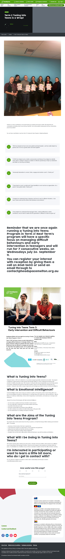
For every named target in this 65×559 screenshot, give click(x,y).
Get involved (43, 5)
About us (37, 5)
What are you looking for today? (56, 5)
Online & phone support (17, 5)
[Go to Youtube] (15, 535)
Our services (9, 5)
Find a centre (30, 1)
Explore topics (2, 5)
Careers (4, 526)
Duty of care (4, 545)
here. (36, 548)
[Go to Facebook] (3, 535)
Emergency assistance (42, 1)
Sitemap (35, 545)
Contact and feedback (9, 529)
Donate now (53, 1)
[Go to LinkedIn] (7, 535)
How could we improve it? (24, 473)
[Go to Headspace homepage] (6, 1)
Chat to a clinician (20, 1)
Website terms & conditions (14, 545)
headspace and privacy (27, 545)
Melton (10, 34)
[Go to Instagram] (11, 535)
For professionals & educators (28, 5)
